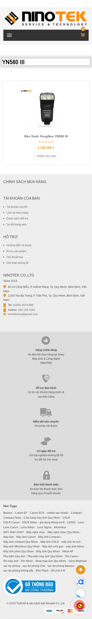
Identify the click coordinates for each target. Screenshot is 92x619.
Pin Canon (71, 556)
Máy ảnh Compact (49, 537)
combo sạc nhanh (57, 512)
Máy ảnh (8, 537)
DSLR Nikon (29, 522)
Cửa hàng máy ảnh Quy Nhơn (42, 517)
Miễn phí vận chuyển (46, 421)
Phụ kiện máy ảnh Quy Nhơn (45, 556)
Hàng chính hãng (46, 350)
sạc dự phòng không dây (18, 570)
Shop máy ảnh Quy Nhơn (50, 561)
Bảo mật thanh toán (46, 484)
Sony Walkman (78, 561)
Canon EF (21, 512)
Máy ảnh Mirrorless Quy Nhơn (21, 546)
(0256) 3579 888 (23, 305)
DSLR (66, 517)
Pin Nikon (27, 561)
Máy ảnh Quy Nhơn (48, 551)
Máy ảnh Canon (26, 537)
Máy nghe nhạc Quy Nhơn (63, 532)
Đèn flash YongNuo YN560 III (46, 136)
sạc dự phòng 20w (34, 565)
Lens (81, 522)
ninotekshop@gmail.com (23, 314)
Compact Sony (12, 517)
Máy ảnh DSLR (49, 541)
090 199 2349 (26, 310)
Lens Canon (10, 527)
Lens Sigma (44, 527)
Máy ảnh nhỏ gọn (52, 546)
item (83, 29)
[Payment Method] (48, 610)
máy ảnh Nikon (75, 546)
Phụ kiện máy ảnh (14, 556)
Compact (76, 512)
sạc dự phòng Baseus (61, 565)
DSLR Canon (11, 522)
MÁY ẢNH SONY (13, 532)
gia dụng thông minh (52, 522)
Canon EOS (37, 512)
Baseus (8, 512)
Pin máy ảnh (11, 561)
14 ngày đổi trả (46, 451)
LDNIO (71, 522)
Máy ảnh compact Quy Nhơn (20, 541)
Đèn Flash (42, 570)
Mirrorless (60, 527)
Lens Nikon (28, 527)
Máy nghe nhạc (35, 532)
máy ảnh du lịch (71, 541)
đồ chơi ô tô (58, 570)
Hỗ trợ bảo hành (46, 388)
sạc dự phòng (11, 565)
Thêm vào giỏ (46, 156)
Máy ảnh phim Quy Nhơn (18, 551)
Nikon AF (67, 551)
